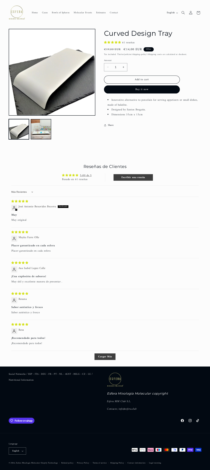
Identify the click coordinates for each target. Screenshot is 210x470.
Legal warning (155, 463)
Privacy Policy (83, 463)
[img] (19, 201)
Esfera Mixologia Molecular (28, 463)
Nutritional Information (21, 380)
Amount (108, 60)
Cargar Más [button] (105, 356)
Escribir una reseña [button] (133, 177)
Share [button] (111, 125)
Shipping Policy (117, 463)
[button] (183, 13)
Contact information (136, 463)
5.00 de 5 (86, 175)
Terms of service (100, 463)
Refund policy (67, 463)
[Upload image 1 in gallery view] (19, 129)
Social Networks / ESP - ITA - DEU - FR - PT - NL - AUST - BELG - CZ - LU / (51, 374)
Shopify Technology (49, 463)
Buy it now (142, 89)
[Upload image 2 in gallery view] (41, 129)
